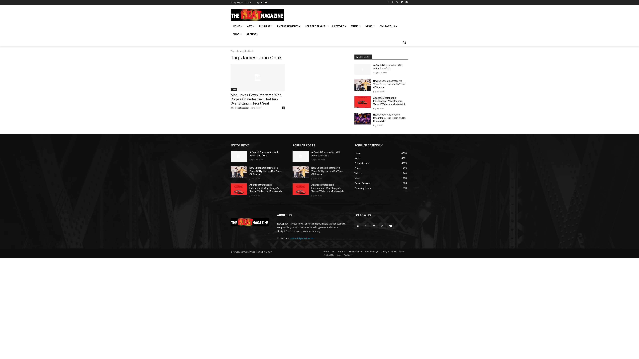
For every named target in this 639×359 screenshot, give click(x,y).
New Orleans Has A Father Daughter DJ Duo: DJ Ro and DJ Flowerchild (389, 117)
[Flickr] (374, 226)
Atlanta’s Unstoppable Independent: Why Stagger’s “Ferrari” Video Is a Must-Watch (389, 101)
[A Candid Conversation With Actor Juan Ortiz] (362, 69)
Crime (234, 89)
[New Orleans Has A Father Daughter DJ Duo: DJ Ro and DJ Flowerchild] (362, 118)
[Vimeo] (402, 2)
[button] (404, 42)
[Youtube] (406, 2)
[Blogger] (357, 226)
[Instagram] (393, 2)
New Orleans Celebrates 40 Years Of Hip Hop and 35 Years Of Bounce (389, 84)
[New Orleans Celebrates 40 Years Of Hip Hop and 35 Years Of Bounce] (362, 85)
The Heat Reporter (240, 108)
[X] (397, 2)
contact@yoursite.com (302, 238)
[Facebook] (388, 2)
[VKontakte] (390, 226)
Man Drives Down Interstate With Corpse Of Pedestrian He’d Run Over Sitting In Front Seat (256, 99)
